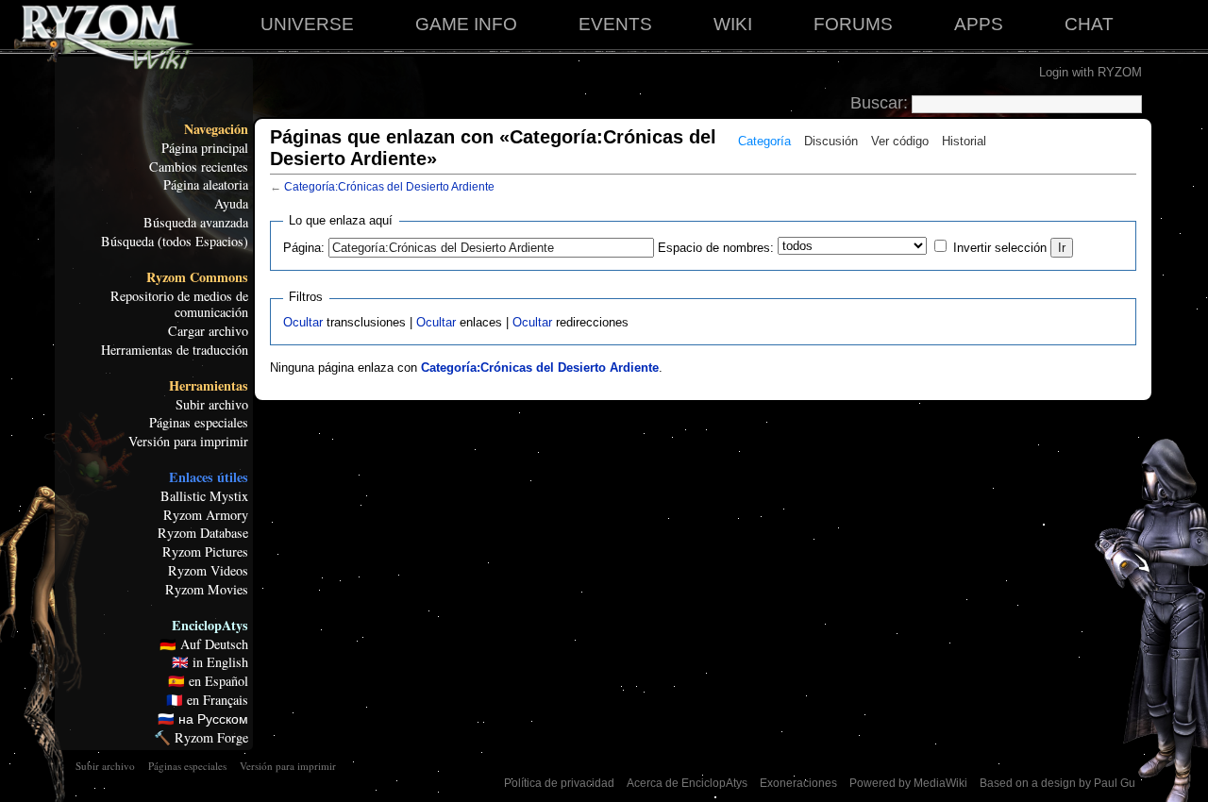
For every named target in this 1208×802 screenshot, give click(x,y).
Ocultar (303, 322)
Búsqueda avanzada (195, 222)
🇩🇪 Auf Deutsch (203, 644)
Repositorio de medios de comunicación (179, 305)
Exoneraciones (798, 783)
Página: (304, 248)
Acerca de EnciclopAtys (687, 783)
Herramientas (208, 385)
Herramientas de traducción (174, 350)
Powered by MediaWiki (908, 783)
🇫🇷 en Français (207, 700)
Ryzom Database (203, 533)
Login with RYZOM (1090, 72)
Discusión (831, 141)
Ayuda (231, 203)
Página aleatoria (205, 184)
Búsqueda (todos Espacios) (174, 241)
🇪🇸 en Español (208, 681)
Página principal (204, 148)
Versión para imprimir (188, 441)
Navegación (216, 129)
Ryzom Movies (206, 589)
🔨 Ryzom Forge (201, 737)
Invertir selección (1000, 248)
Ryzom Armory (205, 515)
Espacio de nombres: (716, 248)
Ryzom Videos (208, 570)
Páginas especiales (198, 422)
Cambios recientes (198, 167)
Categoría (764, 141)
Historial (964, 141)
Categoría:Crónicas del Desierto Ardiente (389, 186)
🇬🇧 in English (210, 662)
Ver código (900, 141)
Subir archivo (212, 404)
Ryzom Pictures (205, 551)
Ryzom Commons (197, 277)
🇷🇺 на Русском (203, 718)
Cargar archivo (208, 331)
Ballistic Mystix (204, 496)
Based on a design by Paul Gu (1057, 783)
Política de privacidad (559, 783)
